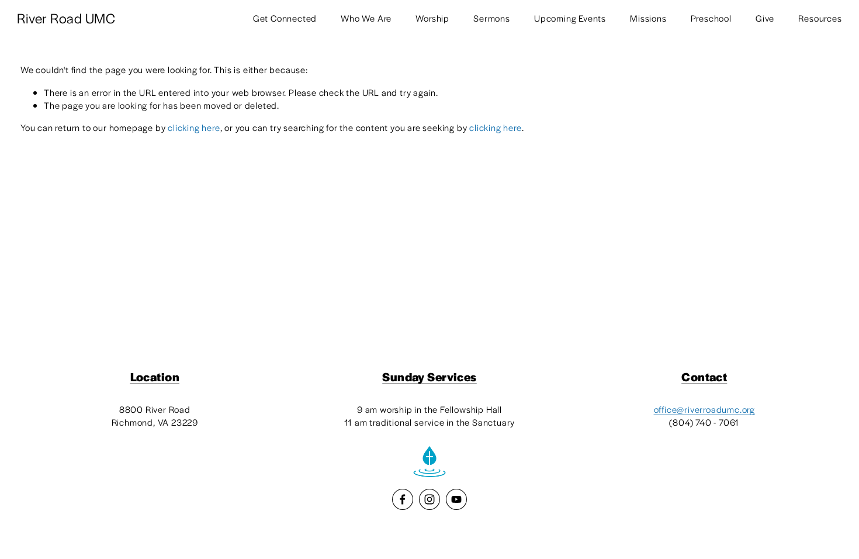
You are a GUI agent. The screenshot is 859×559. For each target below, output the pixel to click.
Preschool (711, 18)
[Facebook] (402, 499)
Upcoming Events (570, 18)
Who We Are (366, 18)
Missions (648, 18)
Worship (432, 18)
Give (765, 18)
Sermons (491, 18)
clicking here (194, 127)
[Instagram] (429, 499)
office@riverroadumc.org (704, 409)
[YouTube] (456, 499)
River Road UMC (66, 17)
